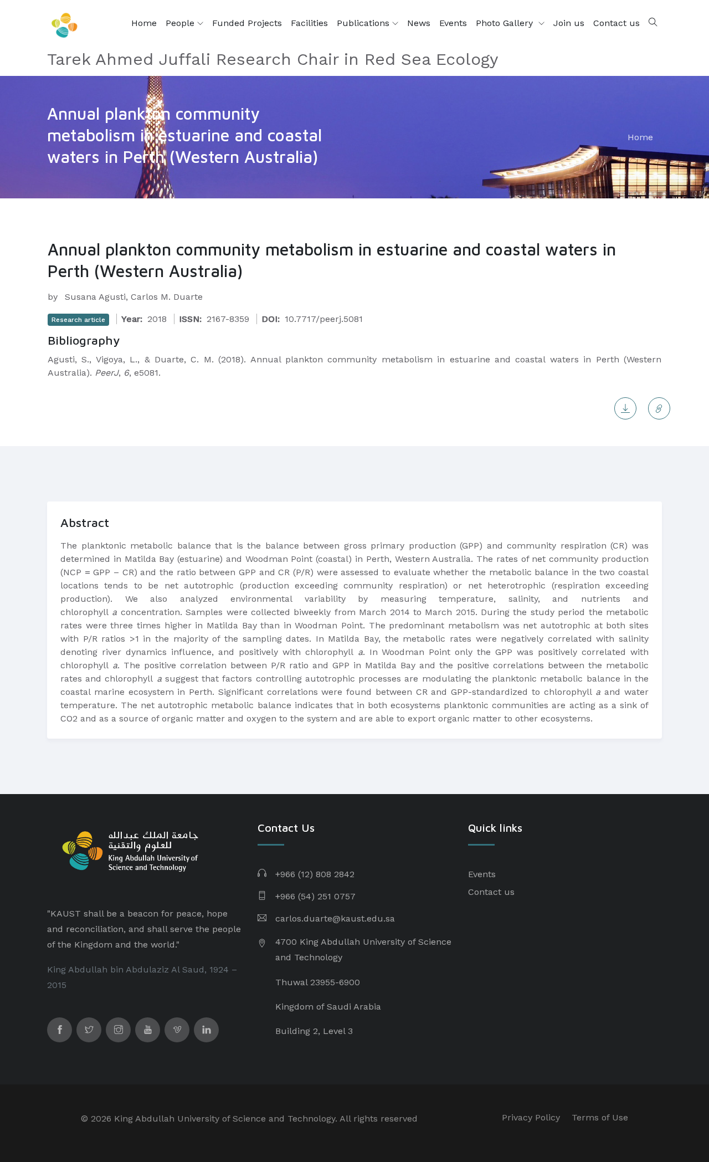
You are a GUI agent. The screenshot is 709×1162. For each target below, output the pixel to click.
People (181, 23)
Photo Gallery (506, 23)
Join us (568, 23)
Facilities (309, 23)
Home (144, 23)
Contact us (616, 23)
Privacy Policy (531, 1117)
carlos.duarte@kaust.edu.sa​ (335, 918)
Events (453, 23)
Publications (364, 23)
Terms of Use (600, 1117)
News (418, 23)
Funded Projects (247, 23)
